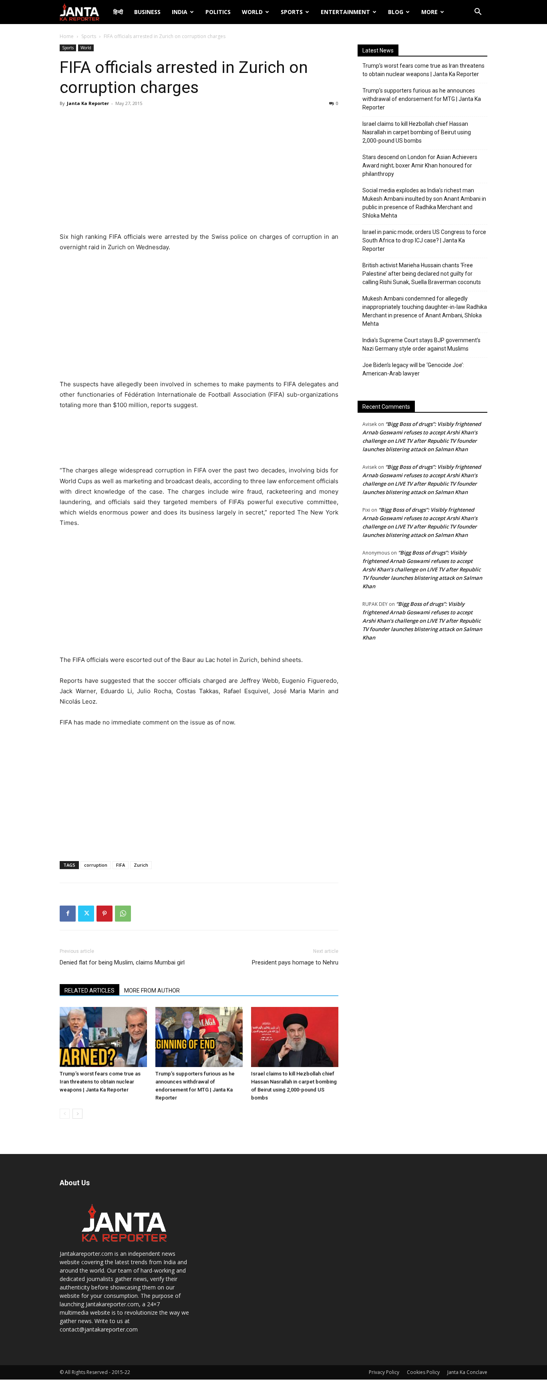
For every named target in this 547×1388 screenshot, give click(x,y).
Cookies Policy (423, 1372)
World (252, 12)
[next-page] (77, 1114)
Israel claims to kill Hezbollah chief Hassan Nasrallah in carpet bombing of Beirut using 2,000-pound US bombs (416, 132)
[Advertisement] (199, 171)
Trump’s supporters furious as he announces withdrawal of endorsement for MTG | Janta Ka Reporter (421, 99)
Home (67, 36)
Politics (218, 12)
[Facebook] (68, 914)
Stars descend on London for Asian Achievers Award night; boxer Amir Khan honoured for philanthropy (419, 165)
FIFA (120, 865)
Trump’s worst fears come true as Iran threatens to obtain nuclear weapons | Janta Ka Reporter (100, 1082)
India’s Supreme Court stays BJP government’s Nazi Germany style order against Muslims (421, 344)
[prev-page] (65, 1114)
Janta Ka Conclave (467, 1372)
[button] (477, 12)
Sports (292, 12)
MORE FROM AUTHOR (152, 990)
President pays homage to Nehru (295, 962)
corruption (95, 865)
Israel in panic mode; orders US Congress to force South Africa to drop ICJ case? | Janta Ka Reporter (424, 240)
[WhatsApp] (123, 914)
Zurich (141, 865)
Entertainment (345, 12)
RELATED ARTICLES (89, 990)
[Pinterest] (105, 914)
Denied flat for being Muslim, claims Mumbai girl (122, 962)
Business (147, 12)
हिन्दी (118, 12)
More (429, 12)
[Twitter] (86, 914)
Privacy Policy (384, 1372)
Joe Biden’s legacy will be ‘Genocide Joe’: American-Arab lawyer (413, 369)
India (179, 12)
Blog (395, 12)
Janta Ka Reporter (88, 103)
